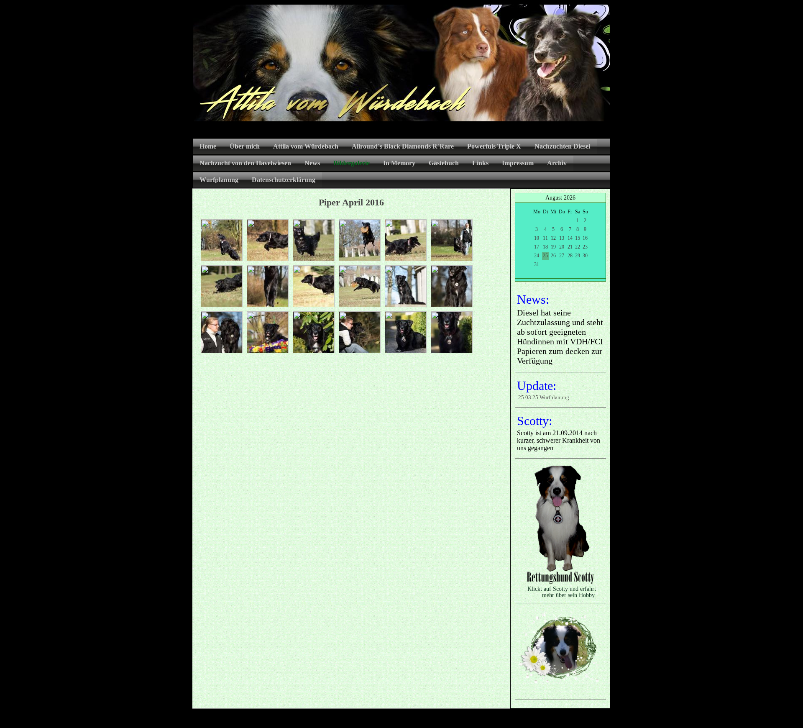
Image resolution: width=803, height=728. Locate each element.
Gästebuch (444, 163)
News (312, 163)
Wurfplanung (218, 179)
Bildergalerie (351, 163)
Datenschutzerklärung (283, 179)
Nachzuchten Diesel (562, 146)
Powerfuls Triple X (494, 146)
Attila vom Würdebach (305, 146)
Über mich (245, 146)
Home (207, 146)
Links (480, 163)
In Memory (399, 163)
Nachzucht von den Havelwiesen (245, 163)
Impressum (518, 163)
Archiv (557, 163)
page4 (414, 719)
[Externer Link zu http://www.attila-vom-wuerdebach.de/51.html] (560, 583)
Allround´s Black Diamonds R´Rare (403, 146)
